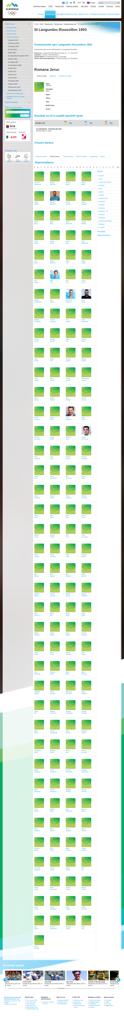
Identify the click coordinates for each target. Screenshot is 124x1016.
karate (101, 192)
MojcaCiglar (83, 262)
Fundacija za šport (71, 3)
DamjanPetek (52, 673)
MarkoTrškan (68, 869)
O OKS (50, 6)
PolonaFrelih (83, 340)
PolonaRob (68, 751)
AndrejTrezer (52, 869)
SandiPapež (36, 653)
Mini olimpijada (62, 1003)
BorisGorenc (52, 379)
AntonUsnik (36, 908)
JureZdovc (36, 927)
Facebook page (63, 3)
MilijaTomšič (68, 849)
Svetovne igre (11, 34)
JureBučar (36, 262)
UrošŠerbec (36, 810)
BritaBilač (51, 223)
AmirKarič (51, 457)
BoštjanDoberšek (37, 320)
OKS (41, 24)
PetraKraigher (68, 497)
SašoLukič (67, 555)
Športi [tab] (99, 171)
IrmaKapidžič (37, 457)
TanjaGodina (36, 379)
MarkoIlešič (52, 418)
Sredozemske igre (13, 37)
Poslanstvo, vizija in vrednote (48, 1002)
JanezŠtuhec (83, 830)
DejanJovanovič (84, 438)
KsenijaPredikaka (69, 712)
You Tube (108, 1003)
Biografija (53, 76)
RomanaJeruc (68, 438)
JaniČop (67, 281)
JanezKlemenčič (53, 477)
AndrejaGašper (68, 360)
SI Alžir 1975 (12, 71)
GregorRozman (84, 751)
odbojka (102, 205)
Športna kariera (113, 14)
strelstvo (102, 224)
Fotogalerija (93, 156)
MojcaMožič (68, 614)
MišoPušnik (68, 732)
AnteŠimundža (69, 810)
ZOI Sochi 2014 (31, 1002)
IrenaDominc (68, 320)
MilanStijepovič (37, 790)
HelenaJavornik (37, 438)
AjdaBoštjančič (84, 242)
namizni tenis (103, 198)
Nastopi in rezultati (65, 76)
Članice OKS (59, 6)
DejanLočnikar (53, 555)
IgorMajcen (36, 575)
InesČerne (36, 281)
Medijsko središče (72, 6)
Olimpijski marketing (98, 14)
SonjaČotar (83, 281)
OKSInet (93, 6)
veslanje (102, 227)
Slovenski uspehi (41, 156)
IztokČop (51, 281)
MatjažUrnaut (83, 888)
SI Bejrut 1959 (12, 84)
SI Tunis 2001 (12, 49)
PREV (5, 979)
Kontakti (101, 6)
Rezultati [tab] (101, 231)
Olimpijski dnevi (62, 1002)
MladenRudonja (37, 771)
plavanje (102, 208)
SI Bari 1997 (12, 53)
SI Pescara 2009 (13, 43)
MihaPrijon (36, 732)
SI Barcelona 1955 (14, 87)
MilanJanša (83, 418)
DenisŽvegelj (36, 947)
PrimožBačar (68, 183)
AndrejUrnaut (68, 888)
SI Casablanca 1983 (14, 65)
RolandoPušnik (84, 732)
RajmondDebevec (69, 301)
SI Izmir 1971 (12, 75)
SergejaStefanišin (84, 771)
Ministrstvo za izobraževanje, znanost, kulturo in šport (74, 3)
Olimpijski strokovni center (66, 14)
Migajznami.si (109, 1005)
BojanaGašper (83, 360)
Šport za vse (84, 14)
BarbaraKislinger (84, 457)
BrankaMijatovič (84, 595)
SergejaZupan (68, 927)
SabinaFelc (68, 340)
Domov (41, 14)
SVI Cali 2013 (31, 1003)
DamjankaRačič (37, 751)
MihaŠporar (52, 830)
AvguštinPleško (37, 692)
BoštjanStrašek (68, 790)
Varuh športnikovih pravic (79, 1006)
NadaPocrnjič (52, 692)
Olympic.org (79, 3)
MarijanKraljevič (84, 497)
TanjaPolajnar (84, 692)
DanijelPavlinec (68, 653)
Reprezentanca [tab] (104, 235)
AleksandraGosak (85, 379)
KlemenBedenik (52, 203)
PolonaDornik (36, 340)
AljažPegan (83, 653)
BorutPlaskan (84, 673)
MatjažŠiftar (52, 810)
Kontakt (92, 1007)
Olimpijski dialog (94, 1002)
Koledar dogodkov (63, 1000)
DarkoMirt (52, 614)
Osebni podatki (42, 76)
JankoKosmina (37, 497)
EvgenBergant (84, 203)
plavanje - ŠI (103, 211)
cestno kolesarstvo (105, 182)
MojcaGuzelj (36, 399)
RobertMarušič (52, 595)
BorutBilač (36, 223)
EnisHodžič (68, 399)
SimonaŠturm (36, 849)
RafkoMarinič (83, 575)
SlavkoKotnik (52, 497)
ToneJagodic (68, 418)
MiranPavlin (52, 653)
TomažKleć (36, 477)
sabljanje (102, 218)
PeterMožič (83, 614)
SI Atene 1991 (12, 59)
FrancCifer (68, 262)
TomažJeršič (52, 438)
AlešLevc (67, 536)
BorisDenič (83, 301)
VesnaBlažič (52, 242)
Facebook (108, 1000)
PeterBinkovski (69, 223)
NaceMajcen (52, 575)
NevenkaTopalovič (37, 869)
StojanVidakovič (53, 908)
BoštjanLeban (36, 536)
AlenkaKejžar (68, 457)
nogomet (102, 201)
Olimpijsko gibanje (40, 6)
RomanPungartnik (53, 732)
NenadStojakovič (53, 790)
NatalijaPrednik (84, 712)
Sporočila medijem (95, 1000)
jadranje (102, 185)
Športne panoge (11, 102)
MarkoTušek (36, 888)
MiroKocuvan (69, 477)
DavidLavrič (83, 516)
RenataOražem (84, 634)
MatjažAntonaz (52, 183)
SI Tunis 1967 (12, 78)
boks (100, 179)
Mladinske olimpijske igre (15, 93)
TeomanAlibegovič (37, 183)
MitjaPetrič (68, 673)
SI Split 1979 (12, 68)
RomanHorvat (83, 399)
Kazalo (118, 6)
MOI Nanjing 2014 (32, 1007)
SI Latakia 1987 (13, 62)
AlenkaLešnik (52, 536)
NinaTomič (52, 849)
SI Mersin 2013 (13, 40)
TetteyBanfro (36, 203)
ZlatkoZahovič (84, 908)
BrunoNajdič (68, 634)
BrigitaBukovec (53, 262)
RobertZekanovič (53, 927)
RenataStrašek (83, 790)
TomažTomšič (83, 849)
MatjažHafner (52, 399)
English (92, 3)
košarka (101, 195)
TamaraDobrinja (53, 320)
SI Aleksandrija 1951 (15, 90)
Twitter (67, 3)
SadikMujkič (52, 634)
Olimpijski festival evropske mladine (16, 97)
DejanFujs (52, 360)
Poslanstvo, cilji (78, 1000)
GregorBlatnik (83, 223)
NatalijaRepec (52, 751)
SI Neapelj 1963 (13, 81)
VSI (118, 167)
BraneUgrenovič (53, 888)
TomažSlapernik (53, 771)
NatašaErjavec (52, 340)
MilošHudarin (37, 418)
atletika (101, 176)
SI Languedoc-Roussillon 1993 (18, 56)
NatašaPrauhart (53, 712)
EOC (83, 3)
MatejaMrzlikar (36, 634)
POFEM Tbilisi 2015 (32, 1009)
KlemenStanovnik (69, 771)
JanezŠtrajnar (68, 830)
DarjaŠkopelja (37, 830)
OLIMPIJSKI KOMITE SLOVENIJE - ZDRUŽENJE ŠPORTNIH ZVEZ (12, 9)
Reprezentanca (55, 156)
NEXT (118, 979)
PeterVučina (68, 908)
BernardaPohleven (69, 692)
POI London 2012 (32, 1000)
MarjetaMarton (36, 595)
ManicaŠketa (83, 810)
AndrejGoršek (68, 379)
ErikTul (82, 869)
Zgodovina (77, 1002)
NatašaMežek (68, 595)
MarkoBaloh (83, 183)
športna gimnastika (105, 221)
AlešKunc (67, 516)
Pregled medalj (68, 156)
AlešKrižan (52, 516)
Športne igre (50, 14)
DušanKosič (83, 477)
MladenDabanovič (37, 301)
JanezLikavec (36, 555)
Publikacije (93, 1003)
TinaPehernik (37, 673)
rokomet (102, 214)
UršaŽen (83, 927)
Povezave (109, 6)
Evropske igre (11, 31)
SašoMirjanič (36, 614)
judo (100, 188)
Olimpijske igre (12, 27)
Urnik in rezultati (81, 156)
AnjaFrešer (36, 360)
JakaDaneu (52, 301)
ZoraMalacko (68, 575)
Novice (102, 156)
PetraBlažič (36, 242)
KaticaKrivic (36, 516)
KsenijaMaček (83, 555)
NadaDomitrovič (85, 320)
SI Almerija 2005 (13, 46)
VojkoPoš (36, 712)
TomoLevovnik (84, 536)
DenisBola (68, 242)
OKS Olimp (84, 6)
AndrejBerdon (68, 203)
